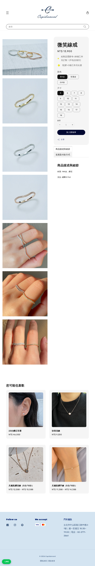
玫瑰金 (73, 77)
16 (69, 110)
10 (68, 99)
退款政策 (51, 561)
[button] (7, 12)
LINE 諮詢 (6, 561)
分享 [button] (62, 139)
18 (61, 115)
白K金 (62, 82)
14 (77, 104)
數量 (59, 120)
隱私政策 (43, 561)
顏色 (59, 72)
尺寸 (59, 88)
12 (61, 104)
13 (69, 104)
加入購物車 (71, 132)
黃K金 (62, 77)
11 (76, 99)
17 (76, 110)
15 (61, 110)
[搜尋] (85, 26)
